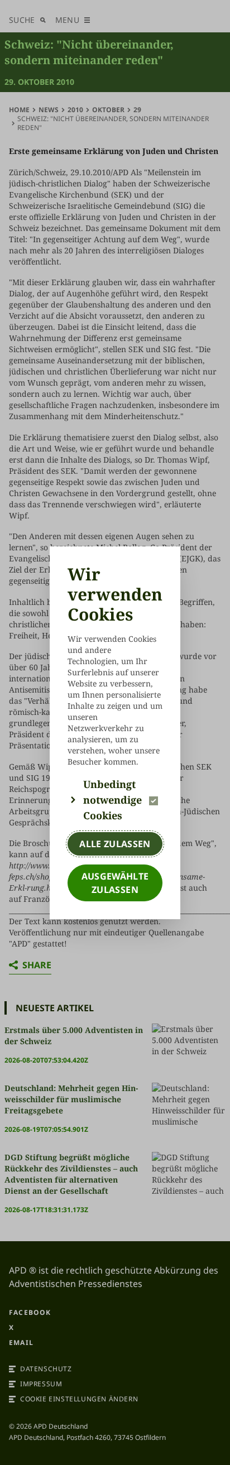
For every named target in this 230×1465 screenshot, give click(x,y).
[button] (115, 799)
